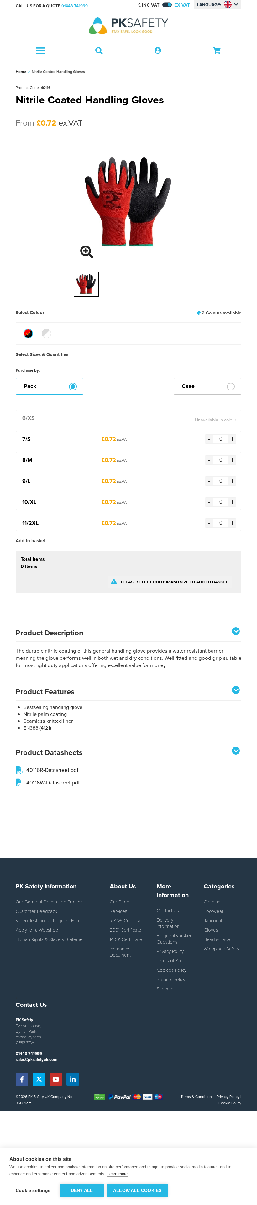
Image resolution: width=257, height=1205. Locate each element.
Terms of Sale (171, 960)
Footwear (213, 911)
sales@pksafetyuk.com (36, 1060)
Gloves (211, 930)
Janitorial (213, 920)
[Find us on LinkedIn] (72, 1079)
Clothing (212, 901)
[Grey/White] (46, 333)
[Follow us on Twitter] (39, 1079)
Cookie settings (33, 1190)
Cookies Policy (171, 970)
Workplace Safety (221, 948)
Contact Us (168, 910)
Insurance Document (120, 951)
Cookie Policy (229, 1102)
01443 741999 (74, 6)
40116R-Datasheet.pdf (52, 770)
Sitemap (165, 988)
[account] (158, 50)
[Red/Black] (28, 333)
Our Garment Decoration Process (50, 901)
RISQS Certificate (127, 920)
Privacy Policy (170, 951)
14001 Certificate (126, 939)
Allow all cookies (137, 1190)
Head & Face (217, 939)
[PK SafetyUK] (128, 26)
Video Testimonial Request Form (49, 920)
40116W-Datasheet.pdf (53, 782)
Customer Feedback (36, 911)
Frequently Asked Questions (174, 938)
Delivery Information (168, 923)
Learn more (117, 1173)
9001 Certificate (125, 930)
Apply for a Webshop (37, 930)
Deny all (82, 1190)
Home (21, 71)
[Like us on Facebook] (22, 1079)
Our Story (119, 901)
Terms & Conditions (197, 1096)
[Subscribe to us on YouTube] (56, 1079)
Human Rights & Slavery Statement (51, 939)
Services (118, 911)
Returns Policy (171, 979)
